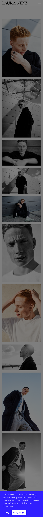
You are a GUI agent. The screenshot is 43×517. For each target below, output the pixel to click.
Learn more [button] (8, 506)
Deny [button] (7, 513)
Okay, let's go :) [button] (19, 513)
